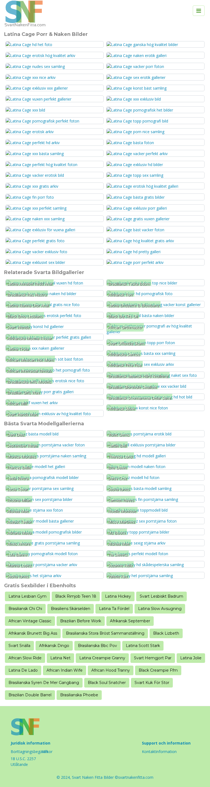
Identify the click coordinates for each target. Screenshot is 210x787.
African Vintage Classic (29, 620)
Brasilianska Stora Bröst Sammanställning (105, 633)
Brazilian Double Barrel (29, 694)
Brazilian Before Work (80, 620)
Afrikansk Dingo (54, 645)
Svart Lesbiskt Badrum (161, 596)
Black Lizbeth (166, 633)
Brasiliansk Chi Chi (25, 608)
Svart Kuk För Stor (152, 682)
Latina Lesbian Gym (27, 596)
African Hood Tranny (110, 670)
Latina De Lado (23, 670)
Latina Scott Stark (143, 645)
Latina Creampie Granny (102, 657)
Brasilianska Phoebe (79, 694)
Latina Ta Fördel (114, 608)
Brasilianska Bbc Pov (97, 645)
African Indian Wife (64, 670)
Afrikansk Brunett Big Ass (32, 633)
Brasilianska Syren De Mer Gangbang (43, 682)
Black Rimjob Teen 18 (75, 596)
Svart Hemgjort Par (152, 657)
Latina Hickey (118, 596)
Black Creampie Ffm (158, 670)
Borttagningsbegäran (29, 751)
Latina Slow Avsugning (160, 608)
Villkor (47, 751)
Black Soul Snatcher (107, 682)
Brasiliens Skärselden (70, 608)
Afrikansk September (130, 620)
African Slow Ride (25, 657)
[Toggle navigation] (199, 10)
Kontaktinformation (159, 751)
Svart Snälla (19, 645)
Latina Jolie (191, 657)
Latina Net (60, 657)
